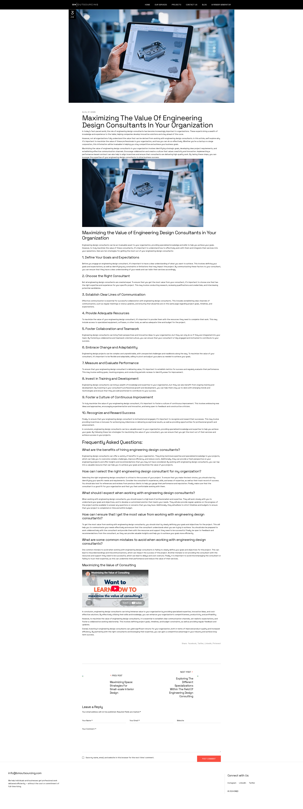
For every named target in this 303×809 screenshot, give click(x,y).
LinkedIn (242, 783)
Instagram (232, 783)
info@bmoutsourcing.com (24, 773)
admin (93, 112)
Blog (84, 112)
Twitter (252, 783)
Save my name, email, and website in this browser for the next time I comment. (120, 757)
